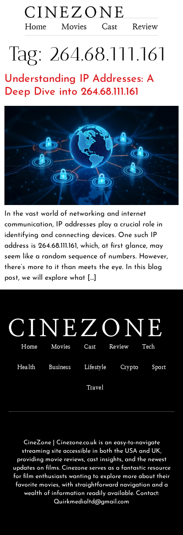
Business (60, 367)
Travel (95, 387)
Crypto (129, 367)
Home (35, 26)
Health (26, 367)
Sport (159, 367)
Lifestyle (95, 367)
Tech (148, 346)
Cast (109, 26)
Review (145, 26)
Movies (74, 26)
